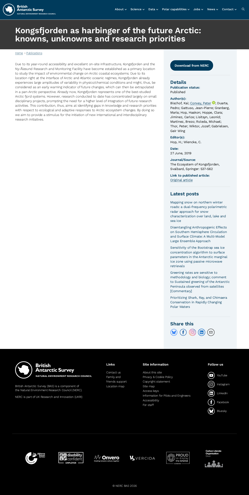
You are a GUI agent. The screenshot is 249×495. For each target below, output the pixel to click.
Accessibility (151, 400)
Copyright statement (156, 381)
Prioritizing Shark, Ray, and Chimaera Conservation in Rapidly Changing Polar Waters (198, 302)
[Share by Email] (211, 332)
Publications (34, 53)
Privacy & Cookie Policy (158, 377)
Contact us (113, 372)
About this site (152, 372)
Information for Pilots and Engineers (166, 395)
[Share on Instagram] (192, 332)
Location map (115, 386)
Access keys (151, 391)
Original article (181, 180)
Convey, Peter (200, 103)
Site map (149, 386)
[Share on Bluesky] (174, 332)
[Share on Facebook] (183, 332)
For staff (148, 405)
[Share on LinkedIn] (201, 332)
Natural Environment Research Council (46, 390)
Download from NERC (192, 65)
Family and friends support (116, 379)
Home (19, 53)
